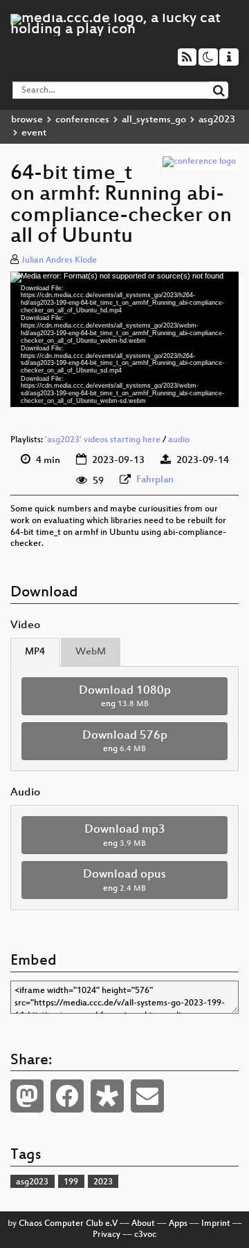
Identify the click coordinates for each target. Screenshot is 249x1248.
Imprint (215, 1224)
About (143, 1224)
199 (71, 1182)
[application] (124, 339)
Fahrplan (155, 480)
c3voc (145, 1235)
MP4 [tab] (35, 652)
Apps (178, 1224)
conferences (82, 120)
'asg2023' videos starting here (102, 440)
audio (179, 440)
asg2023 (217, 120)
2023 (103, 1182)
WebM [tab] (90, 652)
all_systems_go (154, 120)
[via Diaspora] (107, 1096)
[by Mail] (147, 1096)
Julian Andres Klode (59, 260)
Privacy (106, 1235)
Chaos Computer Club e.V (68, 1224)
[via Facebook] (67, 1096)
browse (27, 120)
